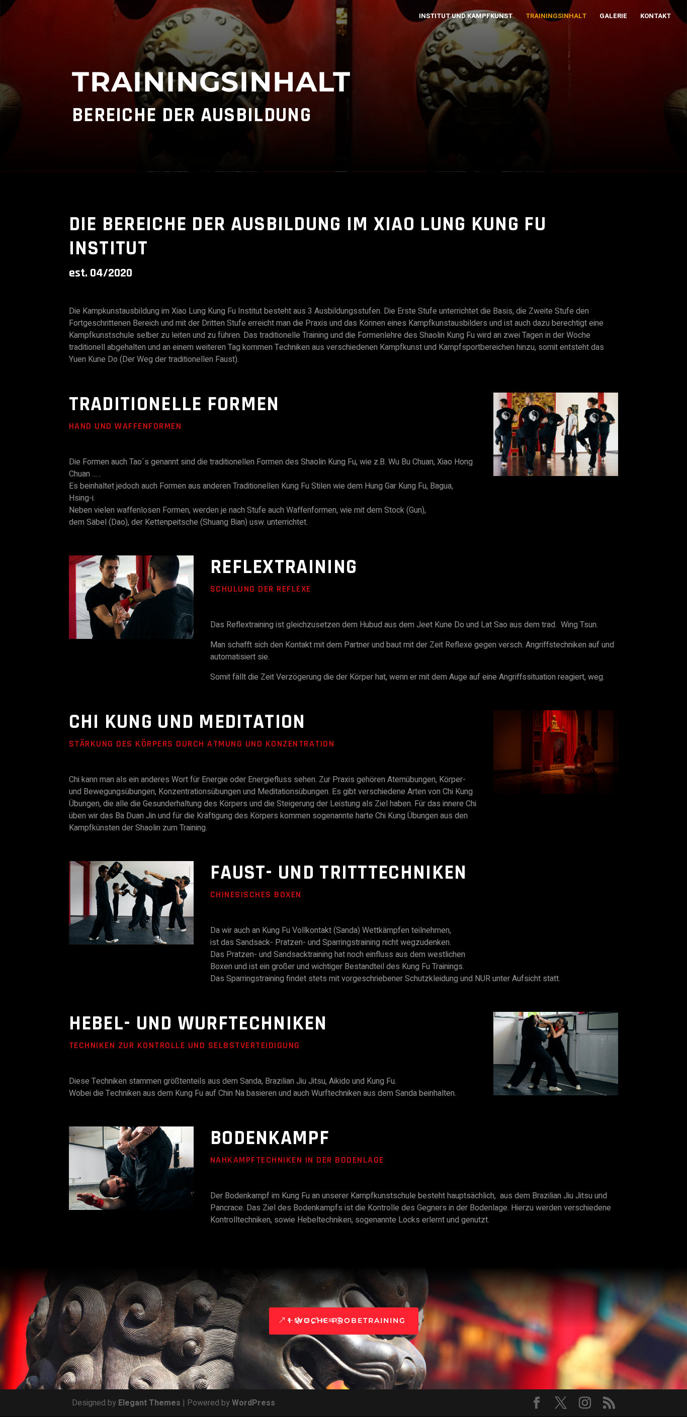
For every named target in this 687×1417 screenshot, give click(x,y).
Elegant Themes (149, 1403)
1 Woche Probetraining (347, 1320)
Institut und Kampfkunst (465, 17)
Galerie (613, 17)
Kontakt (655, 17)
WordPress (253, 1403)
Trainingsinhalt (556, 17)
